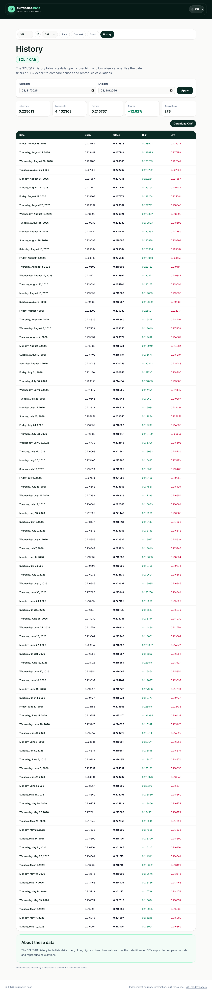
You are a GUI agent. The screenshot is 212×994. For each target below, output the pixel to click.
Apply (185, 90)
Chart (93, 34)
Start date (24, 83)
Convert (78, 34)
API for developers (196, 987)
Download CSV (183, 123)
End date (103, 83)
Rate (64, 34)
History (107, 34)
